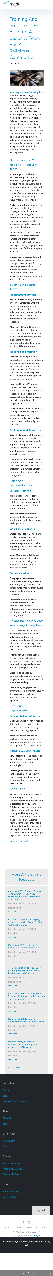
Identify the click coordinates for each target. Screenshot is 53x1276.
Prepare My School (12, 1163)
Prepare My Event (11, 1174)
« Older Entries (14, 1067)
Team (5, 1123)
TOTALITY (32, 1227)
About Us (7, 1118)
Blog (5, 1095)
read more (12, 911)
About (7, 1227)
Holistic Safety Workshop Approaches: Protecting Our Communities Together (22, 1044)
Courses (19, 1227)
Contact (45, 1227)
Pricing (6, 1090)
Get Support (9, 1141)
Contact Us (8, 1146)
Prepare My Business (13, 1169)
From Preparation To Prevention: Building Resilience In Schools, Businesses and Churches (24, 970)
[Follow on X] (29, 1222)
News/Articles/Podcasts (15, 1101)
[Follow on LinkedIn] (24, 1222)
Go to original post (19, 840)
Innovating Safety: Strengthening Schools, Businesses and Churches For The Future (26, 996)
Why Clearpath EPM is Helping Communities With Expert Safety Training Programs (25, 922)
